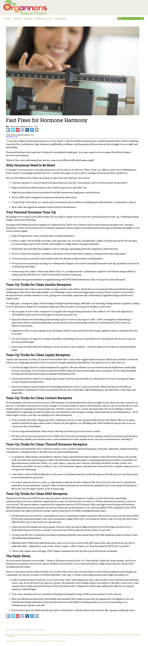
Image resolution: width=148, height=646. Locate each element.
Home (7, 18)
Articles (17, 18)
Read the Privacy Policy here (57, 641)
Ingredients (60, 18)
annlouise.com (11, 137)
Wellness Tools (43, 18)
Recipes (28, 18)
